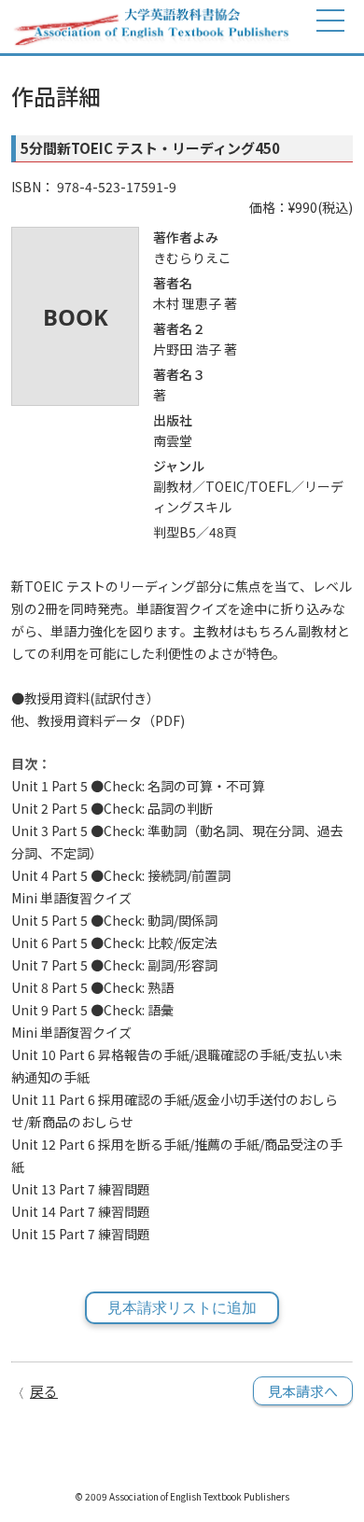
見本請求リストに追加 (182, 1308)
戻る (44, 1391)
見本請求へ (303, 1391)
